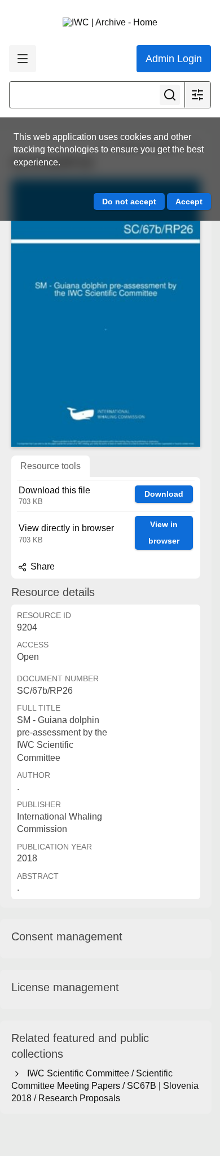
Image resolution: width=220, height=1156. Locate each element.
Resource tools (50, 466)
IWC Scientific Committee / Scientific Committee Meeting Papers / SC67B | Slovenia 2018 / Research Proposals (105, 1086)
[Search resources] (170, 95)
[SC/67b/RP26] (105, 313)
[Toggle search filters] (197, 95)
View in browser (163, 532)
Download (163, 493)
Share (41, 566)
